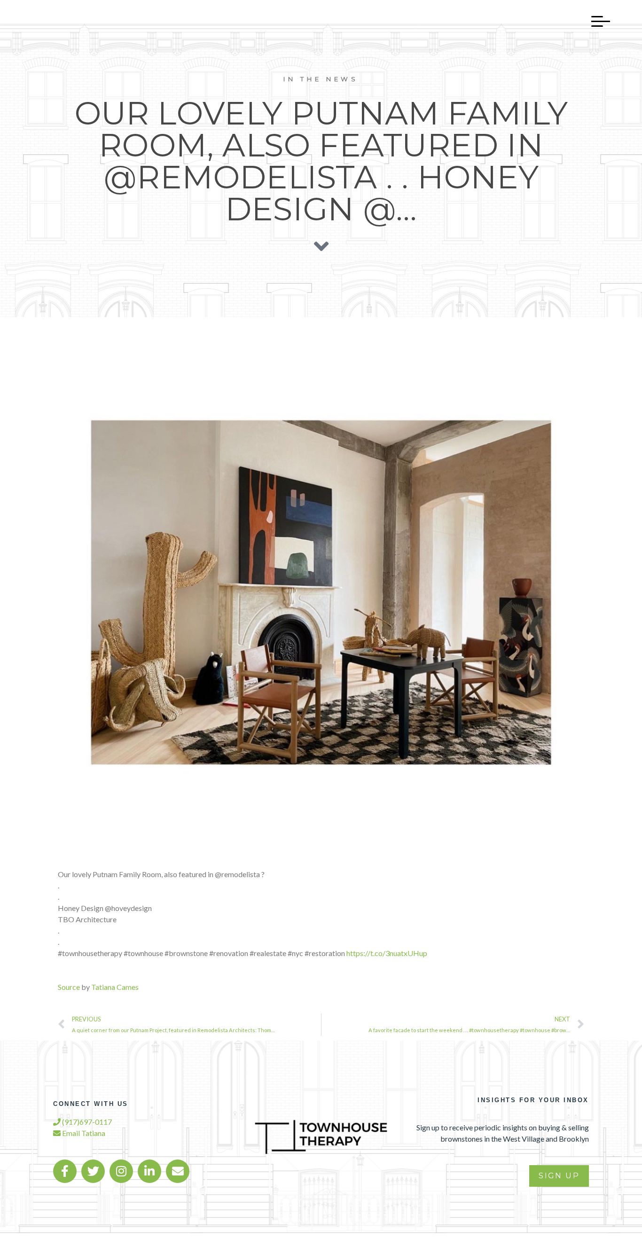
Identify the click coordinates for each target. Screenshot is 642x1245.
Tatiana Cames (115, 986)
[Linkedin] (149, 1171)
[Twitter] (93, 1171)
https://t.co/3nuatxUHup (386, 953)
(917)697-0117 (86, 1121)
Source (69, 986)
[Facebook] (65, 1171)
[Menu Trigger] (596, 21)
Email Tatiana (83, 1132)
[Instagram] (121, 1171)
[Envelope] (177, 1171)
